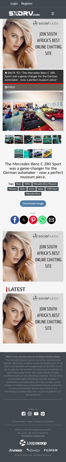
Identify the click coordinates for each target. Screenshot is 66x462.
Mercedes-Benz (33, 194)
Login (14, 3)
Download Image (33, 203)
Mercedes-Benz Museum (45, 184)
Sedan (40, 189)
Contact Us (40, 422)
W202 (27, 184)
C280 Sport (52, 189)
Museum (13, 189)
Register (27, 3)
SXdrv (23, 189)
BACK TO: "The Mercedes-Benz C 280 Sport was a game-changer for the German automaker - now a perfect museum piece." (31, 76)
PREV (11, 87)
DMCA (50, 422)
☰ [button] (52, 14)
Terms (30, 422)
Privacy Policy (19, 422)
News (18, 184)
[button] (15, 220)
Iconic (31, 189)
